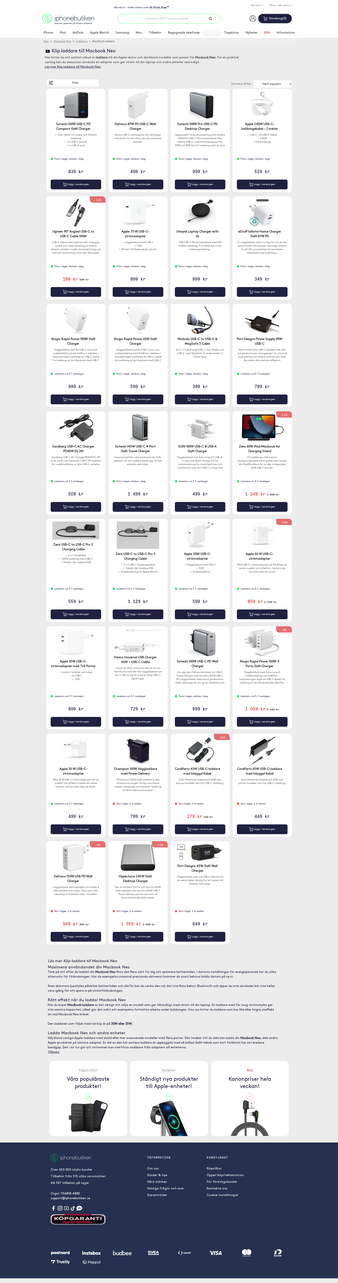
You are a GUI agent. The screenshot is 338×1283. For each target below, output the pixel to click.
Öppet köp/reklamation (225, 1175)
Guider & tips (157, 1175)
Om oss (153, 1168)
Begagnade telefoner (184, 32)
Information (286, 32)
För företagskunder (222, 1182)
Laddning (81, 41)
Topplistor (231, 32)
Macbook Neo (62, 41)
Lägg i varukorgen (78, 184)
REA (267, 32)
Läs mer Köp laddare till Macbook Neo (73, 67)
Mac (139, 32)
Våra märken (157, 1182)
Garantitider (157, 1195)
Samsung (122, 32)
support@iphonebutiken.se (70, 1198)
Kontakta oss (217, 1188)
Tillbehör (155, 32)
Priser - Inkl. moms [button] (280, 5)
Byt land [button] (256, 5)
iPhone (48, 32)
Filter (75, 82)
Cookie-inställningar (223, 1195)
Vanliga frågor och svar (165, 1188)
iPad (63, 32)
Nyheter (252, 32)
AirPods (78, 32)
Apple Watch (99, 32)
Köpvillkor (214, 1168)
